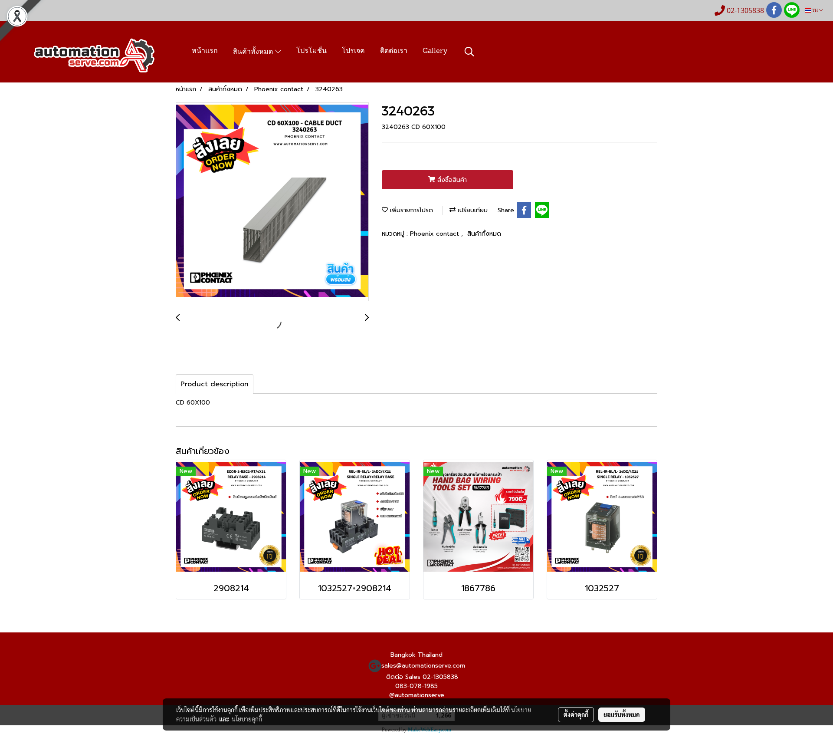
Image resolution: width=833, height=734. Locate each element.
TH (815, 10)
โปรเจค (353, 51)
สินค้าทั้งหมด (254, 52)
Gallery (435, 51)
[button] (469, 51)
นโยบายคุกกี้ (247, 719)
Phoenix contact (435, 233)
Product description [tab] (214, 384)
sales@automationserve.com (423, 665)
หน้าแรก (205, 51)
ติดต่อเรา (393, 51)
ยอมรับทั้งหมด (621, 714)
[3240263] (272, 202)
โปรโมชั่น (311, 51)
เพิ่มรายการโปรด (410, 210)
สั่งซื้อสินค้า (451, 179)
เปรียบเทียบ (472, 210)
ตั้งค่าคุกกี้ (576, 714)
